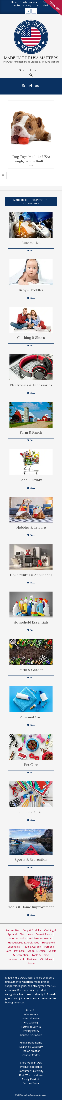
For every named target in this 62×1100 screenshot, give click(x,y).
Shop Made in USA (31, 1062)
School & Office (31, 812)
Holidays (32, 959)
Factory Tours (31, 1083)
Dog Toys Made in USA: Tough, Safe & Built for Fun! (31, 161)
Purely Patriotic (31, 1079)
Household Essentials (31, 622)
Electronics (26, 934)
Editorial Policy (31, 1018)
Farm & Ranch (31, 432)
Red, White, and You (31, 1075)
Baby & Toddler (31, 290)
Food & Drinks (31, 480)
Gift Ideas (46, 959)
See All (31, 250)
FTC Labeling (31, 1022)
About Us (31, 1010)
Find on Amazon (31, 1050)
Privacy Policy (31, 1030)
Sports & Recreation (31, 859)
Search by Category (31, 1046)
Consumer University (31, 1071)
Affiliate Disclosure (31, 1035)
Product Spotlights (31, 1066)
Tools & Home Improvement (31, 907)
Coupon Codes (31, 1055)
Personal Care (31, 717)
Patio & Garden (31, 670)
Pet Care (31, 764)
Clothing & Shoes (31, 337)
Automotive (31, 242)
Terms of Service (31, 1026)
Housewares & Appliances (31, 575)
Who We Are (31, 1014)
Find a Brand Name (31, 1042)
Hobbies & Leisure (31, 527)
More (31, 963)
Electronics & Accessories (31, 385)
